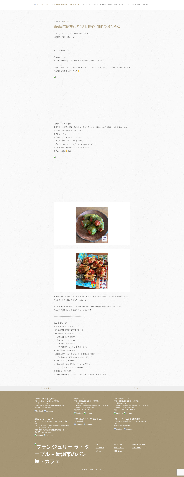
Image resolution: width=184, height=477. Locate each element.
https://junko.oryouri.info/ (122, 425)
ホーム (98, 444)
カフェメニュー (124, 4)
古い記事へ (138, 388)
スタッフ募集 (135, 4)
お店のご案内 (112, 4)
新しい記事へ (46, 388)
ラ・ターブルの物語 (99, 4)
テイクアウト (85, 4)
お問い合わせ (118, 451)
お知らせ (145, 4)
